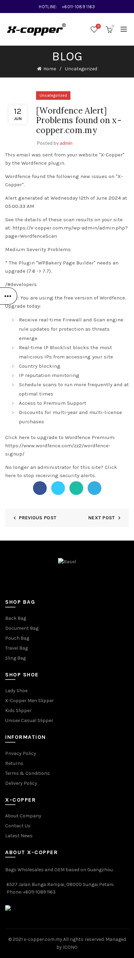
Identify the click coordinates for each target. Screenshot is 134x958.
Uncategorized (81, 69)
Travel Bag (16, 648)
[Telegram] (94, 488)
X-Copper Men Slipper (29, 700)
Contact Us (18, 826)
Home (49, 69)
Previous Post (37, 518)
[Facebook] (40, 488)
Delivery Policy (21, 783)
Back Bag (15, 618)
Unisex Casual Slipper (29, 720)
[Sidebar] (8, 296)
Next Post (101, 518)
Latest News (19, 836)
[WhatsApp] (76, 488)
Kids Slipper (18, 710)
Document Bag (21, 628)
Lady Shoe (16, 691)
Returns (14, 763)
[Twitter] (58, 488)
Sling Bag (15, 658)
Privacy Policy (20, 753)
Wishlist (98, 26)
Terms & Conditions (27, 773)
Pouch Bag (17, 638)
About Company (23, 816)
